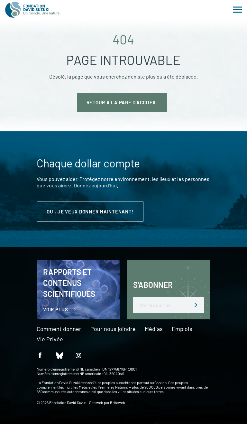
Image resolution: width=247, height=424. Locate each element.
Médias (154, 329)
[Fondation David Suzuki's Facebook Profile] (40, 355)
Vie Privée (50, 339)
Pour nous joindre (113, 329)
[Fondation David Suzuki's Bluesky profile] (59, 355)
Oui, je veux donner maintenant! (90, 211)
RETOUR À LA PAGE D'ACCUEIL (122, 102)
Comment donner (59, 329)
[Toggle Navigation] (237, 9)
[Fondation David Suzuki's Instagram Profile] (78, 355)
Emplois (182, 329)
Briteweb (117, 402)
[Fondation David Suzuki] (32, 9)
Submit (196, 305)
